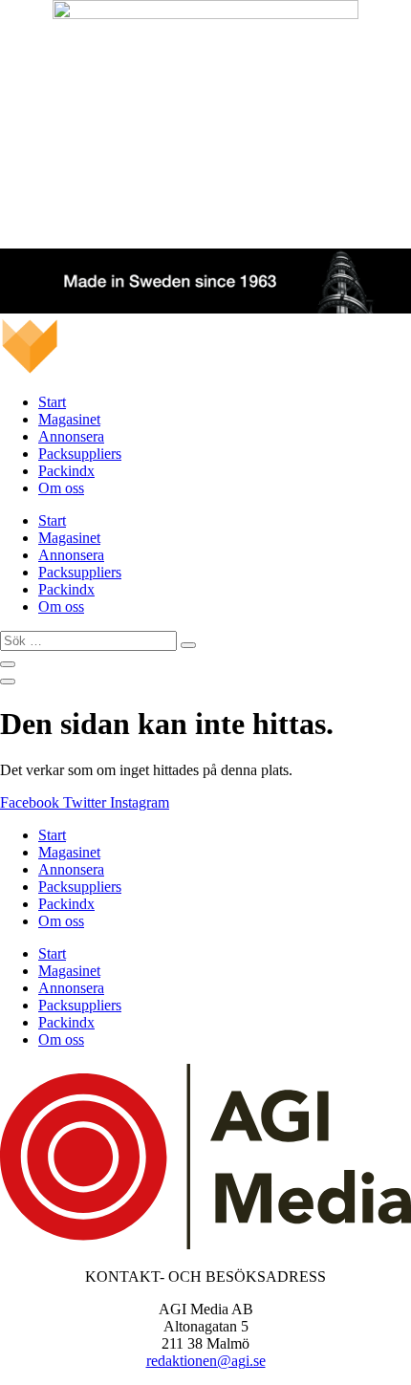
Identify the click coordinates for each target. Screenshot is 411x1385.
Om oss (61, 488)
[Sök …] (7, 664)
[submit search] (188, 645)
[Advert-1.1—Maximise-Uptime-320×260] (205, 14)
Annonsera (71, 436)
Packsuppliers (79, 453)
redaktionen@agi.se (206, 1361)
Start (52, 402)
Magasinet (69, 419)
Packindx (66, 471)
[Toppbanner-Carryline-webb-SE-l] (205, 308)
